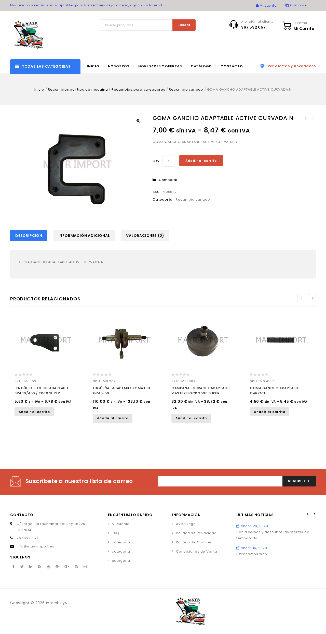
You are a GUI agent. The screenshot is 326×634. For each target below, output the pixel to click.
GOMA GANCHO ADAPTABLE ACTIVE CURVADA (312, 118)
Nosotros (119, 66)
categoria (121, 542)
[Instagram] (85, 566)
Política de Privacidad (196, 533)
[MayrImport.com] (29, 34)
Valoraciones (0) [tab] (145, 235)
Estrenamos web (251, 554)
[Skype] (76, 566)
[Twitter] (22, 566)
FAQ (115, 533)
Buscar (184, 25)
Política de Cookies (194, 542)
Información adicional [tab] (84, 235)
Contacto (232, 66)
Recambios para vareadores (138, 89)
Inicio (93, 66)
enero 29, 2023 (254, 525)
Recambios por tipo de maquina (78, 89)
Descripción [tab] (28, 235)
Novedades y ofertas (160, 66)
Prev (307, 514)
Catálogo (201, 66)
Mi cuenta (121, 523)
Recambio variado (186, 89)
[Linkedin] (31, 566)
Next (314, 514)
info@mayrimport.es (35, 546)
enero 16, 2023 (254, 547)
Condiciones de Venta (196, 551)
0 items (300, 22)
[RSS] (40, 566)
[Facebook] (13, 566)
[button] (138, 120)
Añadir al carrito (201, 161)
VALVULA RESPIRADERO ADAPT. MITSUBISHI (306, 118)
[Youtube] (48, 566)
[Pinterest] (57, 566)
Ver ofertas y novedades (292, 66)
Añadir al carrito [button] (34, 412)
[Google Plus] (67, 566)
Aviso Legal (186, 523)
